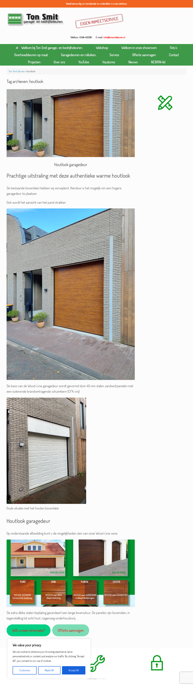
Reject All (49, 670)
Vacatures (108, 62)
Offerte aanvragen (144, 55)
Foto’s (173, 48)
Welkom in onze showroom (139, 48)
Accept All (74, 670)
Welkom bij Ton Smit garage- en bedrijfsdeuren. (52, 48)
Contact (174, 55)
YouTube (83, 62)
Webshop (102, 48)
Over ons (59, 62)
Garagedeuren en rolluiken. (78, 55)
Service (114, 55)
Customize (24, 670)
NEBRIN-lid (158, 62)
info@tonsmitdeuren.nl (114, 37)
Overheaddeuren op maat (31, 55)
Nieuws (133, 62)
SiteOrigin (101, 678)
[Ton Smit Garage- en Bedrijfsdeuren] (36, 19)
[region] (49, 658)
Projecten (34, 62)
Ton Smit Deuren (16, 71)
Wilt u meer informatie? (28, 630)
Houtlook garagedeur (70, 164)
